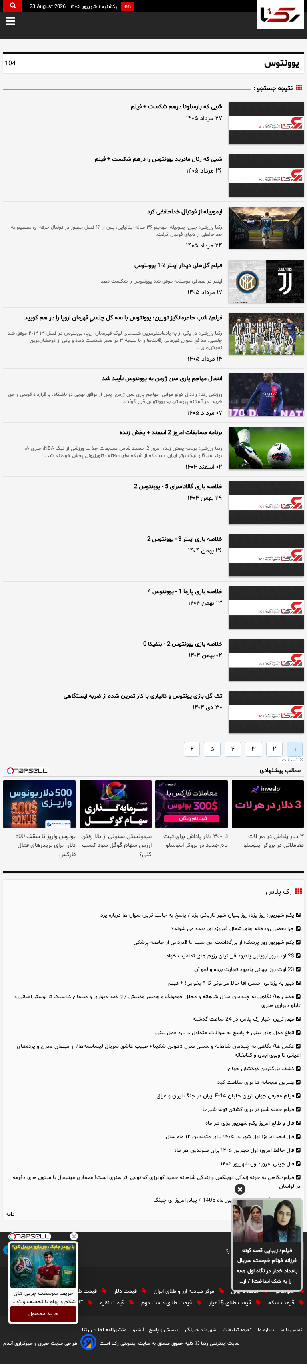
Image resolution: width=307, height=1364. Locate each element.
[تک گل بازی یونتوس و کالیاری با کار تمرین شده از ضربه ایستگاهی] (266, 712)
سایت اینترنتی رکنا (219, 1343)
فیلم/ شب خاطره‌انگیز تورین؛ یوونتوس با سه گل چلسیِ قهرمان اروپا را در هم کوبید (123, 318)
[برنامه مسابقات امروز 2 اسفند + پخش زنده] (266, 448)
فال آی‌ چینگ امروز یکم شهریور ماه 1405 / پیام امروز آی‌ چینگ (224, 1200)
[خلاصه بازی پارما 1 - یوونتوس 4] (266, 607)
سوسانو (285, 1291)
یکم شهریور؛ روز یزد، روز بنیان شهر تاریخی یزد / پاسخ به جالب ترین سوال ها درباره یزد (197, 915)
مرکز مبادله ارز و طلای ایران (185, 1291)
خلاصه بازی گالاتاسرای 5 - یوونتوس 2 (178, 487)
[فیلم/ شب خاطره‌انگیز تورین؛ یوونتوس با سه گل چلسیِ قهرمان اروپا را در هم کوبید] (266, 334)
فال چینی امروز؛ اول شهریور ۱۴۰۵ (257, 1164)
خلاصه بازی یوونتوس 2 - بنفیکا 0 (182, 644)
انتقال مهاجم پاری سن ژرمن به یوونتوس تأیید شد (162, 379)
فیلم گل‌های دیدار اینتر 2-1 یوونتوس (178, 265)
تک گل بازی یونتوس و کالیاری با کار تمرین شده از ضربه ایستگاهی (143, 696)
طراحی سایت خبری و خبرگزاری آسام (40, 1343)
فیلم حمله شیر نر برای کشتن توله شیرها (248, 1109)
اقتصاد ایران (245, 1291)
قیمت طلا (86, 1291)
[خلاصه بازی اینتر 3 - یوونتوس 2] (266, 555)
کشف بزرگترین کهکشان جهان (261, 1069)
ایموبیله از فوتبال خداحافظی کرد (184, 212)
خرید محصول (43, 1314)
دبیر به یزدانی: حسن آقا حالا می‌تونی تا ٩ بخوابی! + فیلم (231, 983)
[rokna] (280, 14)
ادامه (11, 1214)
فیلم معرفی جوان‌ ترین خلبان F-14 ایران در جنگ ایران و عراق (225, 1096)
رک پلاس (278, 892)
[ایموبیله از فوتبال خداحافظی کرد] (266, 228)
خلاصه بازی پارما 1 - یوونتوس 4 (185, 592)
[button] (15, 21)
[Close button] (74, 1236)
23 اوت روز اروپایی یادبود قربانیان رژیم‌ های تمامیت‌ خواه (230, 956)
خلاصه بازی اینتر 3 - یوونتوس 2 (184, 539)
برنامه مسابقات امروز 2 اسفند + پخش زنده (171, 433)
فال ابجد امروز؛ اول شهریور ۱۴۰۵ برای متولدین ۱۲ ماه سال (230, 1137)
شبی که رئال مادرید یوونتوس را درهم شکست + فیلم (158, 159)
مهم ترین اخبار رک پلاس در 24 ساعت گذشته (243, 1019)
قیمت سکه (282, 1303)
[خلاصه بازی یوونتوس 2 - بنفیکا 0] (266, 660)
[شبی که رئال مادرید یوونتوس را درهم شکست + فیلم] (266, 175)
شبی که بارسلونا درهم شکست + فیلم (176, 107)
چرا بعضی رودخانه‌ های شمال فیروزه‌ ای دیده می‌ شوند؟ (232, 929)
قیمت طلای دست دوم (167, 1303)
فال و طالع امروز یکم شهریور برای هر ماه (249, 1123)
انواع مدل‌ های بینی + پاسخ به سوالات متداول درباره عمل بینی (224, 1033)
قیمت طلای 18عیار (231, 1303)
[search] (12, 6)
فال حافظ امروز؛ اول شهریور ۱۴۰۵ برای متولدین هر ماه (234, 1150)
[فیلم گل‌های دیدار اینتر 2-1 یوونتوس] (266, 281)
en (127, 6)
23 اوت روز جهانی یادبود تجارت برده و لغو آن (244, 969)
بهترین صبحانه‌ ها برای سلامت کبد (255, 1082)
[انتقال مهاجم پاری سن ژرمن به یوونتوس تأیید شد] (266, 394)
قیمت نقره (113, 1303)
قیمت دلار (126, 1291)
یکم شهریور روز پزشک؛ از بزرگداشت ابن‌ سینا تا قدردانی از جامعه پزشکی (214, 942)
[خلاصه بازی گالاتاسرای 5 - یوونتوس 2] (266, 502)
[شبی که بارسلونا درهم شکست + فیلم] (266, 123)
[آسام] (88, 1343)
